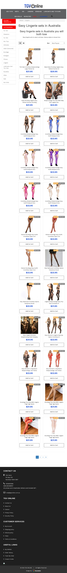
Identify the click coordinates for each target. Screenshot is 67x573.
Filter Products (7, 21)
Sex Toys (9, 11)
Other (5, 75)
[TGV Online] (33, 6)
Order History (9, 552)
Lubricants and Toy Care (7, 67)
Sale (4, 79)
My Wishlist (8, 549)
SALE (35, 16)
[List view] (23, 43)
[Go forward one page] (46, 457)
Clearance (6, 34)
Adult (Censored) (8, 48)
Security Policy (9, 516)
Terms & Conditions (10, 539)
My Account (8, 526)
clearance (44, 16)
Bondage (38, 11)
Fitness (5, 59)
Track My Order (9, 556)
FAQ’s (6, 536)
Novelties (27, 16)
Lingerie (30, 11)
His (23, 11)
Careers (7, 509)
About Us (7, 506)
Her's (17, 11)
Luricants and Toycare (52, 11)
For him (5, 37)
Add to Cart (29, 76)
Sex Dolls (18, 16)
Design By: (29, 570)
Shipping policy (9, 529)
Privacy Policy (9, 512)
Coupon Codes (9, 559)
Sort (48, 43)
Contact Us (8, 503)
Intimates (6, 45)
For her (5, 30)
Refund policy (9, 532)
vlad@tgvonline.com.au (13, 492)
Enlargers (6, 55)
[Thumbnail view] (20, 43)
